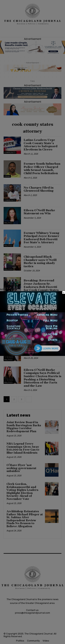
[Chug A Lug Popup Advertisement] (32, 354)
